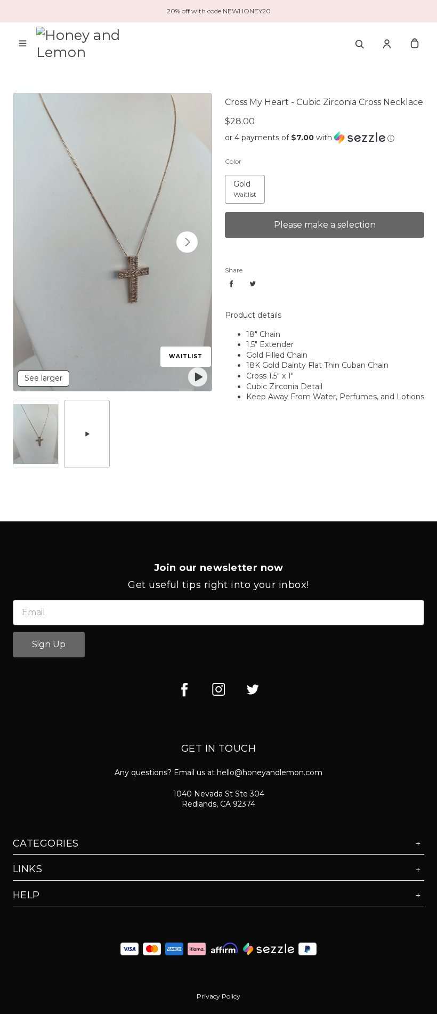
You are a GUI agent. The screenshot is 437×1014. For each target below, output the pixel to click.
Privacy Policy (218, 996)
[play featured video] (197, 377)
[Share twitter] (252, 283)
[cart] (414, 43)
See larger (43, 378)
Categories (46, 843)
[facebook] (184, 689)
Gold (233, 181)
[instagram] (218, 689)
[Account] (386, 43)
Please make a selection (325, 225)
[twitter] (252, 689)
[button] (187, 242)
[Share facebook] (231, 283)
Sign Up (49, 644)
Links (27, 869)
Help (26, 895)
